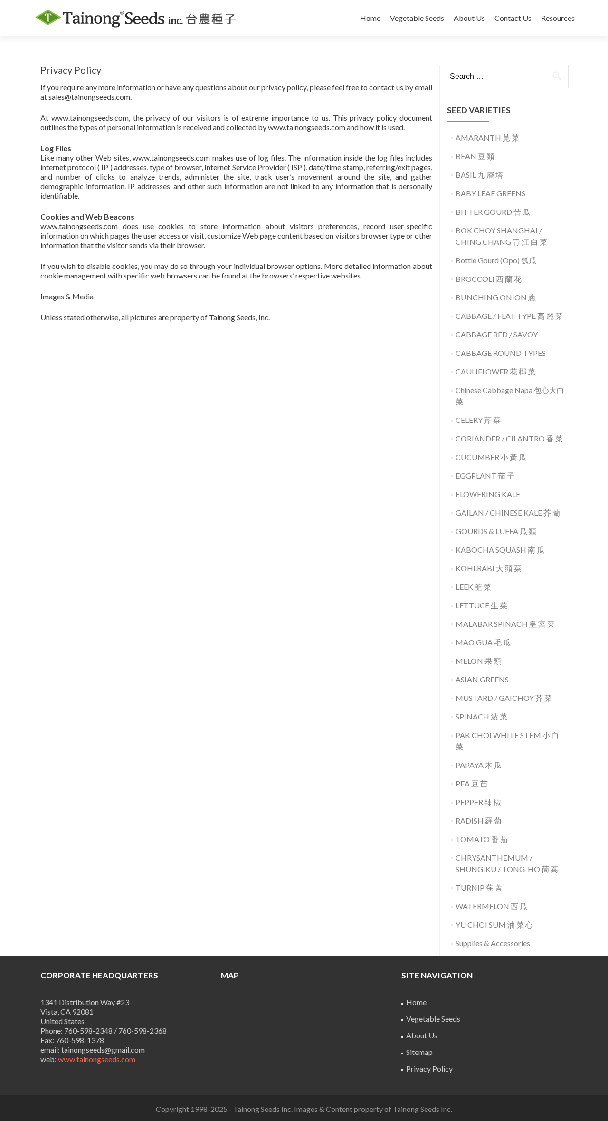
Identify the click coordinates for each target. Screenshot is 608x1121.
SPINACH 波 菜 (481, 716)
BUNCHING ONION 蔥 (496, 297)
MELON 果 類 (478, 660)
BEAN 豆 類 (475, 156)
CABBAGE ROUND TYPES (501, 352)
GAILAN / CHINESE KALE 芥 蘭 (508, 512)
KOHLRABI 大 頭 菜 (489, 568)
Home (370, 17)
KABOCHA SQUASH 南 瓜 (500, 549)
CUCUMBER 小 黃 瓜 (491, 456)
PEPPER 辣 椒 (478, 801)
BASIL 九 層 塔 (479, 174)
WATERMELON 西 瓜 (491, 905)
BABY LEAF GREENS (490, 193)
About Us (469, 17)
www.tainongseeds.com (96, 1059)
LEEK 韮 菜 (473, 586)
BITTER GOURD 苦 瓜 (493, 211)
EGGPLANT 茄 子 (485, 475)
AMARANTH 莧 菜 (487, 137)
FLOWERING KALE (488, 493)
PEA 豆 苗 (472, 783)
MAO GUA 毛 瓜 (483, 642)
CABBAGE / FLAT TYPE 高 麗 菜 (509, 315)
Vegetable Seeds (417, 17)
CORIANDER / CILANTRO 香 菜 (509, 438)
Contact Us (513, 17)
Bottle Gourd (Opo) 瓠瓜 (496, 260)
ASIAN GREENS (482, 679)
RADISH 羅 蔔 (479, 820)
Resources (558, 17)
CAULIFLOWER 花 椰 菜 (495, 371)
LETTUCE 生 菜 (481, 605)
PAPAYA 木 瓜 (479, 764)
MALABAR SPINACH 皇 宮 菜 (505, 623)
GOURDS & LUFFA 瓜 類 (496, 531)
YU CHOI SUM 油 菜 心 (494, 924)
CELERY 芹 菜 (478, 419)
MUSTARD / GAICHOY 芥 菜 (504, 697)
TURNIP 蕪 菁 (479, 887)
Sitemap (419, 1051)
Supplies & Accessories (493, 943)
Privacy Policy (429, 1068)
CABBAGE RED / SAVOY (497, 334)
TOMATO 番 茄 (482, 838)
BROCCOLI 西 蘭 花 (489, 278)
